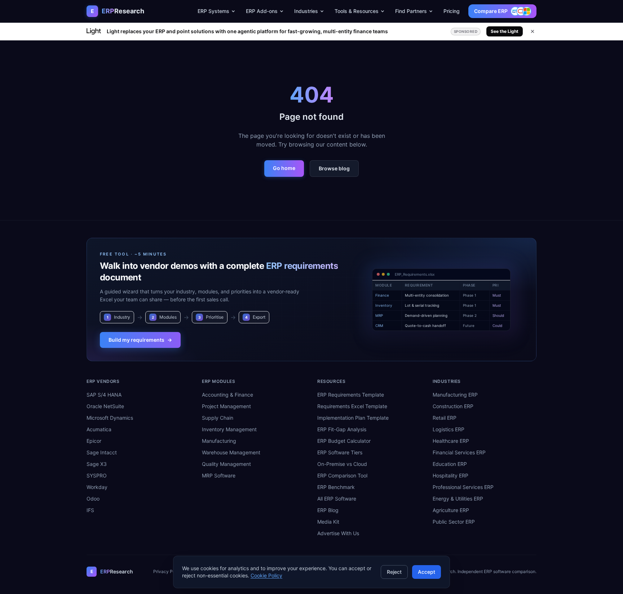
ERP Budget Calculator (344, 441)
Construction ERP (453, 406)
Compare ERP (491, 11)
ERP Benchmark (336, 487)
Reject (394, 572)
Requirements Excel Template (352, 406)
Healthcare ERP (451, 441)
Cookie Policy (266, 575)
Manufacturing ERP (455, 395)
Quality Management (226, 464)
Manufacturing (219, 441)
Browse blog (334, 168)
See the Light (504, 31)
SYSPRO (97, 475)
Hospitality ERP (450, 475)
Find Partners (411, 11)
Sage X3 (97, 464)
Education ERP (450, 464)
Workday (97, 487)
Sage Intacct (102, 452)
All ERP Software (336, 498)
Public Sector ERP (454, 522)
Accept (426, 572)
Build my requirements (140, 340)
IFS (90, 510)
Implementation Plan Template (353, 418)
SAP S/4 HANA (104, 395)
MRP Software (218, 475)
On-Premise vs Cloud (342, 464)
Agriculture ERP (451, 510)
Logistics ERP (448, 429)
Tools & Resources (357, 11)
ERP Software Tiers (339, 452)
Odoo (93, 498)
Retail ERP (444, 418)
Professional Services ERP (463, 487)
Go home (284, 168)
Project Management (226, 406)
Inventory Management (229, 429)
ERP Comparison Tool (342, 475)
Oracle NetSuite (105, 406)
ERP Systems (213, 11)
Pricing (451, 11)
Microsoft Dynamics (110, 418)
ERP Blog (328, 510)
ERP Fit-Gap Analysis (341, 429)
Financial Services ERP (459, 452)
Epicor (94, 441)
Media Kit (328, 522)
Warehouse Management (231, 452)
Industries (306, 11)
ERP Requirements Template (350, 395)
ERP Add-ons (262, 11)
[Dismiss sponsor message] (532, 31)
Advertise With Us (338, 533)
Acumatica (99, 429)
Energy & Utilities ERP (458, 498)
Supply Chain (217, 418)
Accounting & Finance (227, 395)
